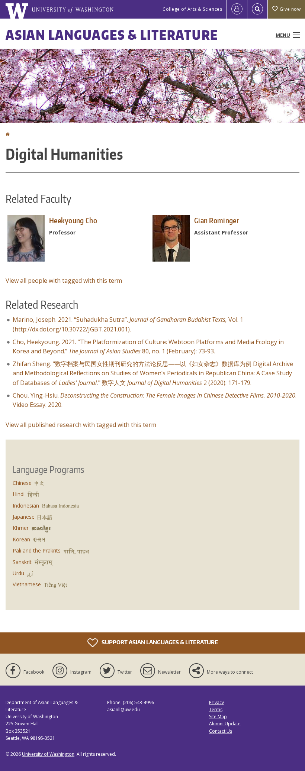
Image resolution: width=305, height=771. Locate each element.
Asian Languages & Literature (112, 34)
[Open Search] (257, 9)
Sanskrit (22, 562)
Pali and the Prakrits (37, 550)
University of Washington (48, 754)
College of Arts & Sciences (192, 9)
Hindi (19, 494)
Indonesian (26, 505)
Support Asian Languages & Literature (159, 642)
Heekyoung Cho (73, 220)
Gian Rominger (216, 220)
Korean (21, 539)
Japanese (24, 516)
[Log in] (237, 9)
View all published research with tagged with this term (81, 425)
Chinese (22, 482)
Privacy (216, 702)
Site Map (218, 716)
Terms (215, 709)
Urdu (18, 573)
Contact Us (220, 731)
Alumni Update (225, 723)
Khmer (21, 527)
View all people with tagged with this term (64, 280)
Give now (290, 9)
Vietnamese (27, 584)
